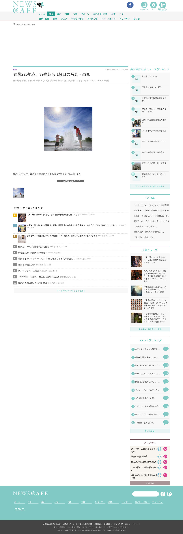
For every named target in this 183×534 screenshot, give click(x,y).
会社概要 (107, 524)
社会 (51, 14)
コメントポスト (108, 19)
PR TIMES (19, 509)
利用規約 (98, 524)
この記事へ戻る (70, 181)
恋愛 (113, 14)
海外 (70, 502)
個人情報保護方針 (86, 524)
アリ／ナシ (124, 19)
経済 (57, 502)
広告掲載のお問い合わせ (52, 524)
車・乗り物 (92, 19)
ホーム (17, 502)
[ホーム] (14, 24)
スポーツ (85, 14)
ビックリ (126, 502)
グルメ (64, 19)
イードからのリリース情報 (120, 524)
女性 (75, 14)
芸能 (67, 14)
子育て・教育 (77, 19)
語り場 (137, 19)
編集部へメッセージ (70, 524)
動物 (55, 19)
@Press (135, 524)
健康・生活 (44, 19)
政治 (59, 14)
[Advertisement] (91, 45)
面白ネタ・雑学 (100, 14)
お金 (121, 14)
